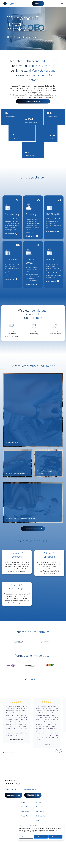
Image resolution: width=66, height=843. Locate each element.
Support (39, 807)
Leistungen (25, 811)
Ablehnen (41, 837)
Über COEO (25, 807)
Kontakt (39, 802)
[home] (9, 3)
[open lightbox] (33, 410)
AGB (37, 820)
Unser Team (25, 816)
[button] (61, 3)
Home (23, 802)
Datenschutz (40, 816)
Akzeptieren (55, 837)
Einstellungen (26, 837)
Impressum (40, 811)
